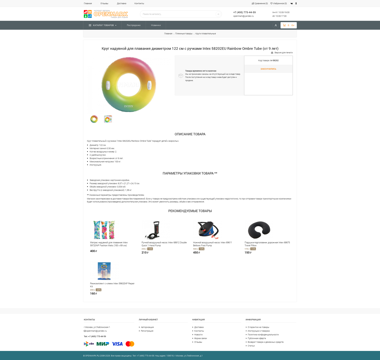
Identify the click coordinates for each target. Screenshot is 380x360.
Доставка (121, 3)
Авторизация (147, 327)
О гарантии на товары (258, 327)
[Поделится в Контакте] (291, 3)
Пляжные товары (184, 33)
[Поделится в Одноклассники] (296, 3)
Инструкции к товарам (259, 330)
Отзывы (104, 3)
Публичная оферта (257, 338)
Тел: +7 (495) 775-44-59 (95, 336)
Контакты (139, 3)
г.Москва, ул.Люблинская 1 (97, 327)
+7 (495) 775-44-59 (244, 12)
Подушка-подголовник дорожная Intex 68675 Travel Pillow (267, 244)
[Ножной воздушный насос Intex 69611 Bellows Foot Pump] (212, 230)
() (261, 3)
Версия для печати (284, 52)
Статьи (251, 345)
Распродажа (134, 25)
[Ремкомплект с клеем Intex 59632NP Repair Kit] (109, 271)
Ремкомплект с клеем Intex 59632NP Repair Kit (112, 285)
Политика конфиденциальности (263, 334)
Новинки (156, 25)
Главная (88, 3)
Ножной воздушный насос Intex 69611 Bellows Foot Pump (212, 244)
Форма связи (200, 338)
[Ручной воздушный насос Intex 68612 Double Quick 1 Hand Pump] (161, 230)
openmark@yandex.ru (243, 16)
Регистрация (147, 330)
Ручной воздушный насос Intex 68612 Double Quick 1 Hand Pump (164, 244)
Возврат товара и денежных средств (266, 342)
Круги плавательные (205, 33)
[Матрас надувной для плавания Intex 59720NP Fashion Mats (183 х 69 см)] (109, 230)
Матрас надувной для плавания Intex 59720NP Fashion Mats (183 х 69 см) (109, 244)
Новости (198, 334)
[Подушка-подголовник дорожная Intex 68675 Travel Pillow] (264, 230)
